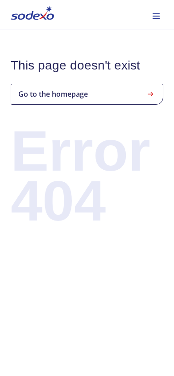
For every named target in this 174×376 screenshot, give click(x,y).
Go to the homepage (53, 94)
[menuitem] (32, 14)
